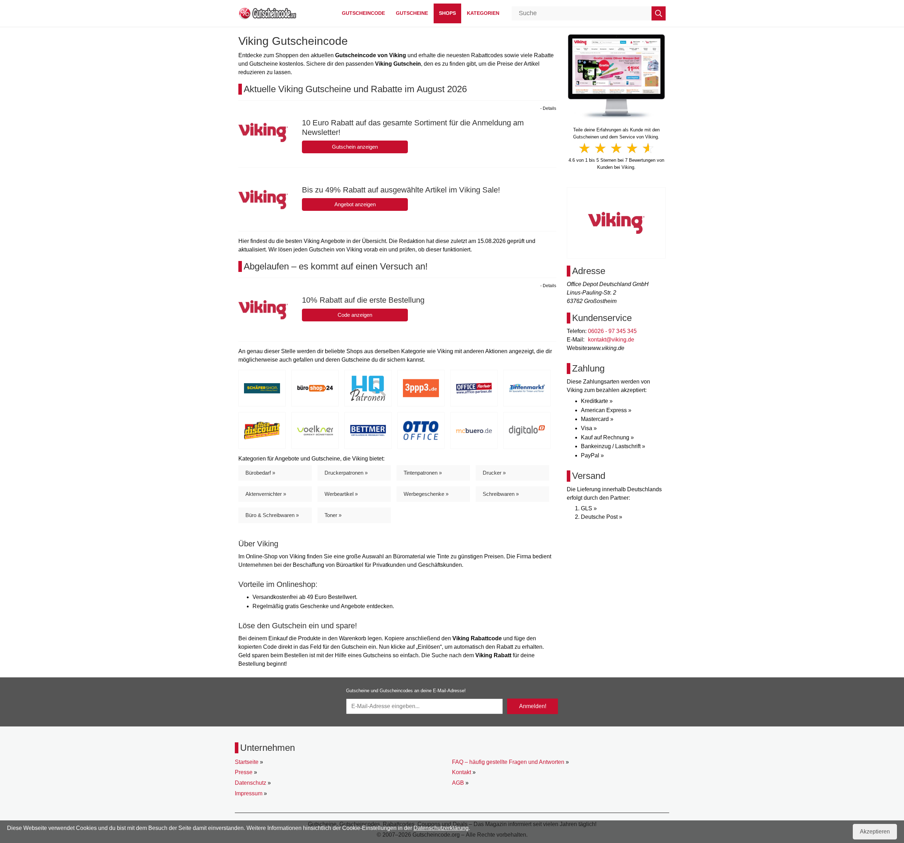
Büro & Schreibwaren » (272, 515)
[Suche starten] (659, 13)
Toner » (333, 515)
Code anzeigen (355, 315)
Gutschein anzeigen (355, 147)
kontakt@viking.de (611, 340)
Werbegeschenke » (426, 494)
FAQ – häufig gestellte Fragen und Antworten (508, 762)
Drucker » (494, 473)
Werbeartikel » (341, 494)
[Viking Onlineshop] (616, 76)
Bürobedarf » (260, 473)
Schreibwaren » (501, 494)
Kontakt (461, 772)
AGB (458, 783)
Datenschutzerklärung (441, 828)
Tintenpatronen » (423, 473)
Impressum (248, 793)
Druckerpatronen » (346, 473)
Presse (243, 772)
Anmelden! (532, 706)
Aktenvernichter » (265, 494)
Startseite (246, 762)
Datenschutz (250, 783)
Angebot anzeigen (355, 204)
